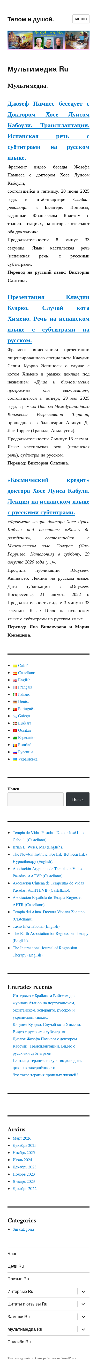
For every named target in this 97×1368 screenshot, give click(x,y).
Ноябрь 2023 (24, 1174)
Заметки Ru (19, 1316)
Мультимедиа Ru (25, 1329)
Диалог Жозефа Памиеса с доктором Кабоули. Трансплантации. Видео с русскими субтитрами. (45, 1046)
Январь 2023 (24, 1181)
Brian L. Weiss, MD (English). (38, 847)
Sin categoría (23, 1229)
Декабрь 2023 (24, 1166)
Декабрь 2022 (24, 1188)
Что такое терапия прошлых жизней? (45, 1074)
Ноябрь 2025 (24, 1152)
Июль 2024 (22, 1159)
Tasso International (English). (37, 926)
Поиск (13, 789)
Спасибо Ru (19, 1342)
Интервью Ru (20, 1291)
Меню (81, 18)
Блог (12, 1253)
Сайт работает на (48, 1358)
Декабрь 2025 (24, 1145)
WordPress (68, 1358)
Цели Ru (16, 1266)
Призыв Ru (18, 1279)
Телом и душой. (31, 19)
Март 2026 (22, 1138)
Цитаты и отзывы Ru (27, 1304)
